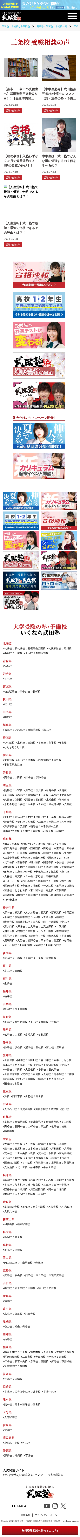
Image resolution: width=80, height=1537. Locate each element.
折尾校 (55, 1361)
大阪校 (8, 1144)
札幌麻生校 (54, 648)
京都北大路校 (53, 1122)
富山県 (7, 966)
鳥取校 (8, 1237)
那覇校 (8, 1455)
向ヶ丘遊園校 (50, 922)
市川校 (8, 817)
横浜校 (18, 912)
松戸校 (21, 822)
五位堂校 (53, 1207)
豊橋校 (39, 1065)
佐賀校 (8, 1379)
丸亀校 (18, 1314)
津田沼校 (41, 817)
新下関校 (20, 1288)
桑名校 (39, 1096)
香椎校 (60, 1352)
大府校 (47, 1074)
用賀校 (18, 876)
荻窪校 (8, 853)
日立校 (42, 743)
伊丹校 (60, 1180)
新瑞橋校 (9, 1079)
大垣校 (18, 1034)
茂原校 (23, 826)
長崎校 (8, 1392)
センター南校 (45, 931)
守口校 (8, 1158)
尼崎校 (31, 1194)
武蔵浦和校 (55, 804)
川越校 (63, 790)
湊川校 (23, 1189)
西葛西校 (35, 848)
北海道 (7, 643)
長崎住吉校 (49, 1392)
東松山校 (51, 800)
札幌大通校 (42, 653)
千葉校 (52, 817)
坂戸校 (42, 804)
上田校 (34, 1022)
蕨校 (22, 804)
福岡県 (7, 1347)
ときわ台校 (21, 890)
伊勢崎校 (41, 777)
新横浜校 (56, 912)
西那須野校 (44, 760)
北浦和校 (67, 795)
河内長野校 (65, 1153)
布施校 (55, 1158)
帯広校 (29, 653)
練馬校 (47, 853)
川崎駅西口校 (53, 945)
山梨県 (7, 1004)
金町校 (57, 853)
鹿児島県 (8, 1438)
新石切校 (69, 1163)
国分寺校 (48, 862)
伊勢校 (29, 1096)
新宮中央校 (21, 1361)
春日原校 (40, 1357)
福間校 (23, 1366)
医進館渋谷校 (11, 886)
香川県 (7, 1309)
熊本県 (7, 1399)
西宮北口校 (36, 1180)
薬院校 (44, 1361)
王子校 (60, 886)
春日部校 (9, 795)
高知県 (7, 1334)
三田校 (47, 1185)
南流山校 (54, 822)
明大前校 (35, 862)
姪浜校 (52, 1357)
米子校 (18, 1237)
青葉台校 (48, 917)
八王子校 (59, 848)
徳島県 (7, 1296)
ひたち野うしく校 (14, 747)
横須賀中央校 (22, 917)
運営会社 (25, 1515)
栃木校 (31, 760)
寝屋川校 (20, 1149)
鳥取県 (7, 1232)
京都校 (8, 1122)
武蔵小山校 (52, 867)
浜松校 (18, 1047)
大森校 (8, 876)
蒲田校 (36, 886)
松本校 (8, 1022)
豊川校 (21, 1079)
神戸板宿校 (34, 1185)
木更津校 (67, 822)
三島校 (60, 1047)
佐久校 (55, 1022)
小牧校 (42, 1069)
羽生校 (31, 804)
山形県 (7, 712)
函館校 (8, 653)
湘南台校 (9, 931)
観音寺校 (30, 1314)
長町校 (36, 691)
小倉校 (23, 1352)
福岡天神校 (10, 1352)
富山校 (8, 971)
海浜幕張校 (10, 826)
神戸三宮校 (21, 1180)
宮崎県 (7, 1425)
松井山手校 (36, 1122)
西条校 (29, 1275)
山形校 (8, 717)
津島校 (42, 1079)
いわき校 (20, 730)
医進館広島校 (56, 1275)
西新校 (70, 1352)
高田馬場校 (10, 848)
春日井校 (46, 1060)
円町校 (8, 1126)
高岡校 (18, 971)
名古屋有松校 (56, 1079)
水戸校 (21, 743)
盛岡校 (8, 679)
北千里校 (22, 1167)
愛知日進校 (52, 1065)
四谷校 (70, 848)
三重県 (7, 1091)
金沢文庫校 (47, 926)
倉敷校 (39, 1263)
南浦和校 (33, 795)
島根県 (7, 1245)
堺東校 (42, 1144)
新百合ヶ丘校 (37, 936)
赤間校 (34, 1361)
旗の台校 (66, 881)
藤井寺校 (35, 1167)
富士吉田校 (21, 1009)
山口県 (7, 1283)
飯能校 (39, 800)
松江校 (8, 1250)
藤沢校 (44, 912)
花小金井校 (10, 900)
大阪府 (7, 1139)
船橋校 (31, 822)
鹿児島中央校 (11, 1443)
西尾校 (36, 1074)
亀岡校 (55, 1126)
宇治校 (44, 1126)
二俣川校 (61, 926)
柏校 (30, 817)
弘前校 (8, 666)
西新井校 (33, 895)
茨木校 (8, 1153)
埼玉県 (7, 785)
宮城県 (7, 686)
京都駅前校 (21, 1122)
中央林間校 (62, 931)
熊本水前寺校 (22, 1404)
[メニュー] (72, 16)
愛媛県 (7, 1321)
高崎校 (8, 777)
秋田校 (8, 704)
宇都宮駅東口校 (13, 765)
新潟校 (8, 958)
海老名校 (53, 936)
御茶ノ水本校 (11, 844)
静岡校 (8, 1047)
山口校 (8, 1288)
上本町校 (33, 1149)
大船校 (21, 940)
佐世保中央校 (22, 1392)
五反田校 (61, 890)
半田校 (18, 1069)
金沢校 (8, 983)
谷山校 (26, 1443)
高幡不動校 (52, 876)
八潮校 (68, 804)
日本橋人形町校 (34, 876)
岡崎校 (21, 1060)
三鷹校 (54, 881)
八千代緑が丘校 (49, 826)
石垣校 (29, 1455)
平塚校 (8, 917)
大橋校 (62, 1357)
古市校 (65, 1158)
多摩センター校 (23, 872)
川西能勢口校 (37, 1189)
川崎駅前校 (26, 945)
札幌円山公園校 (36, 648)
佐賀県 (7, 1374)
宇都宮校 (9, 760)
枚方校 (52, 1144)
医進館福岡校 (11, 1357)
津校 (6, 1096)
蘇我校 (60, 831)
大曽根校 (30, 1069)
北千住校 (9, 862)
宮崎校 (8, 1430)
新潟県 (7, 953)
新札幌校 (20, 648)
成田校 (42, 822)
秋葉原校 (43, 881)
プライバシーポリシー (47, 1515)
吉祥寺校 (22, 862)
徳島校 (8, 1301)
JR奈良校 (66, 1207)
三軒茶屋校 (21, 853)
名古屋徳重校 (11, 1074)
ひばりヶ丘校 (11, 881)
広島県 (7, 1270)
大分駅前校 (10, 1417)
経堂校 (49, 890)
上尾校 (44, 795)
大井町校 (64, 858)
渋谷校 (70, 862)
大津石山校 (10, 1109)
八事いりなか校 (62, 1060)
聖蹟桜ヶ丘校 (35, 867)
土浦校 (31, 743)
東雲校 (44, 895)
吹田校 (52, 1153)
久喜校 (8, 800)
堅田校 (65, 1109)
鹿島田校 (9, 940)
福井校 (8, 996)
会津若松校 (34, 730)
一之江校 (48, 886)
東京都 (7, 839)
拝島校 (54, 872)
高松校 (8, 1314)
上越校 (18, 958)
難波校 (18, 1158)
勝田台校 (9, 822)
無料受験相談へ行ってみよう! (40, 1530)
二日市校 (27, 1357)
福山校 (18, 1275)
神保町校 (9, 867)
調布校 (52, 858)
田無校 (8, 872)
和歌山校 (9, 1224)
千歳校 (18, 653)
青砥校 (26, 886)
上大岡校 (33, 926)
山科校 (67, 1122)
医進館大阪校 (11, 1163)
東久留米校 (36, 890)
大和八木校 (10, 1211)
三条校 (39, 958)
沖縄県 (7, 1450)
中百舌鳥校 (49, 1167)
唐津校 (18, 1379)
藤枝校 (39, 1047)
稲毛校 (34, 826)
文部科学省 (55, 1475)
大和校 (36, 917)
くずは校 (27, 1163)
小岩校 (60, 862)
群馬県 (7, 772)
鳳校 (32, 1153)
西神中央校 (10, 1189)
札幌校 (8, 648)
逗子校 (8, 936)
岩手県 (7, 674)
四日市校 (17, 1096)
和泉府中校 (41, 1163)
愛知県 (7, 1055)
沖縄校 (18, 1455)
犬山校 (31, 1079)
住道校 (44, 1149)
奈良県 (7, 1202)
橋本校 (60, 917)
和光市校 (64, 800)
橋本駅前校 (23, 1224)
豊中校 (8, 1149)
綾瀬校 (70, 886)
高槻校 (63, 1144)
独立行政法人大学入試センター (24, 1475)
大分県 (7, 1412)
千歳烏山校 (41, 872)
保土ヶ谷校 (10, 945)
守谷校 (63, 743)
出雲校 (18, 1250)
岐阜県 (7, 1029)
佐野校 (57, 760)
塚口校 (62, 1189)
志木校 (21, 795)
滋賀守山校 (26, 1109)
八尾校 (68, 1149)
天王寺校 (30, 1144)
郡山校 (47, 730)
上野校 (21, 867)
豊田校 (65, 1065)
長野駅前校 (21, 1022)
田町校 (47, 848)
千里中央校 (21, 1153)
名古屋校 (9, 1060)
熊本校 (8, 1404)
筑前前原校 (10, 1366)
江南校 (70, 1074)
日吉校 (36, 922)
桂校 (64, 1126)
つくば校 (9, 743)
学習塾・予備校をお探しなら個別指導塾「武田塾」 (39, 1521)
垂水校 (8, 1194)
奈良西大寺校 (11, 1207)
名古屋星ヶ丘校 (23, 1065)
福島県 (7, 725)
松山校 (8, 1326)
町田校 (52, 844)
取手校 (52, 743)
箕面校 (42, 1153)
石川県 (7, 978)
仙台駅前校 (10, 691)
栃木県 (7, 755)
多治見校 (30, 1034)
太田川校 (33, 1060)
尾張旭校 (59, 1074)
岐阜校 (8, 1034)
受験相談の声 (13, 110)
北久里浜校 (21, 936)
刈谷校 (8, 1065)
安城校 (26, 1074)
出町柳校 (33, 1126)
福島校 (8, 730)
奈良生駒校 (39, 1207)
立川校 (62, 844)
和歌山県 (8, 1219)
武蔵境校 (9, 895)
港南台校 (9, 922)
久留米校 (48, 1352)
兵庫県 (7, 1175)
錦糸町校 (35, 853)
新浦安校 (20, 817)
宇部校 (31, 1288)
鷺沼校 (57, 940)
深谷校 (29, 800)
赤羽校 (26, 858)
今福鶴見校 (42, 1158)
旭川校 (67, 648)
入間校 (18, 800)
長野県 (7, 1017)
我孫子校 (48, 831)
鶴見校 (21, 931)
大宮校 (18, 790)
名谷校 (42, 1194)
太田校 (18, 777)
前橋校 (29, 777)
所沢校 (39, 790)
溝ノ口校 (9, 926)
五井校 (26, 831)
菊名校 (39, 945)
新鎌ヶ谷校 (65, 817)
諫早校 (36, 1392)
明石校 (49, 1180)
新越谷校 (51, 790)
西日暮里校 (28, 881)
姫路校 (8, 1180)
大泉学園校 (67, 867)
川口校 (29, 790)
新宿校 (23, 848)
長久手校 (54, 1069)
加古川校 (20, 1185)
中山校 (65, 922)
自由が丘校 (39, 858)
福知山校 (9, 1131)
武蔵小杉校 (23, 922)
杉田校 (68, 940)
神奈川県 (8, 907)
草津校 (54, 1109)
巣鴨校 (68, 853)
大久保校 (20, 1194)
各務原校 (43, 1034)
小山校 (21, 760)
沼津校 (29, 1047)
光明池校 (9, 1167)
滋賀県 (7, 1104)
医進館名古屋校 (13, 1083)
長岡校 (29, 958)
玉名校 (36, 1404)
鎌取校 (36, 831)
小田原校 (69, 912)
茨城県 (7, 738)
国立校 (21, 895)
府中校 (65, 872)
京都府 (7, 1117)
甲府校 (8, 1009)
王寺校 (26, 1207)
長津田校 (66, 936)
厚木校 (8, 912)
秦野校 (31, 931)
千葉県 (7, 812)
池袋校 (41, 844)
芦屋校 (70, 1180)
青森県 (7, 661)
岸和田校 (56, 1149)
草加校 (55, 795)
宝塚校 (8, 1185)
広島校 (8, 1275)
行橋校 (8, 1361)
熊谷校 (8, 790)
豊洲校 (8, 890)
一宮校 (8, 1069)
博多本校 (35, 1352)
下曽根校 (67, 1361)
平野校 (18, 1144)
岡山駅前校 (26, 1263)
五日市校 (41, 1275)
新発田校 (51, 958)
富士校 (50, 1047)
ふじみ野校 (10, 804)
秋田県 (7, 699)
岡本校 (52, 1189)
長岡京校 (20, 1126)
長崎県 (7, 1386)
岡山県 (7, 1257)
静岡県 (7, 1042)
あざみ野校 (31, 912)
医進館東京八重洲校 (62, 895)
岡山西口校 (10, 1263)
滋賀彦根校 (41, 1109)
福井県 (7, 991)
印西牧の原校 (11, 831)
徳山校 (42, 1288)
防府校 (52, 1288)
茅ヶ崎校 (46, 940)
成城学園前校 (11, 858)
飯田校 (44, 1022)
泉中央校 (25, 691)
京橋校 (29, 1158)
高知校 (8, 1339)
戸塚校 (21, 926)
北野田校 (56, 1163)
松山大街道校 (22, 1326)
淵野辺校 (33, 940)
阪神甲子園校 (61, 1185)
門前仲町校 (28, 844)
